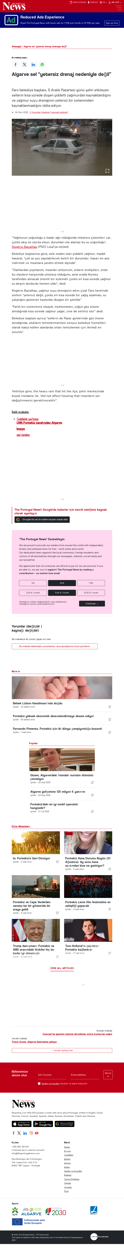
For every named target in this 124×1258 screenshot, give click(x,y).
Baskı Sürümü (79, 2)
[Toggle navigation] (119, 8)
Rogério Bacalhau (24, 247)
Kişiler (67, 1167)
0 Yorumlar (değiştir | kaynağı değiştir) (49, 112)
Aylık (62, 583)
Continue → (92, 603)
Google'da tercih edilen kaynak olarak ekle (45, 519)
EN (104, 2)
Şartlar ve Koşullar (73, 1171)
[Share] (110, 707)
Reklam (68, 1175)
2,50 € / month (33, 593)
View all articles (62, 968)
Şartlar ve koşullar (50, 1083)
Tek (33, 583)
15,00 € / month (91, 593)
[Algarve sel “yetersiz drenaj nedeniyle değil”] (62, 147)
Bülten (67, 1159)
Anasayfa (16, 46)
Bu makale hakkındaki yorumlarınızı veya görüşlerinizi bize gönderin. (54, 646)
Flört (66, 1191)
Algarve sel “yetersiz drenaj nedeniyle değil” (45, 46)
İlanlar (67, 1147)
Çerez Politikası (71, 1179)
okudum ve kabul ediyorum (64, 1083)
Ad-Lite (115, 2)
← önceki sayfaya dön (62, 1050)
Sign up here (112, 23)
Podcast (94, 2)
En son (67, 1151)
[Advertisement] (62, 208)
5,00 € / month (62, 593)
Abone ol (108, 1075)
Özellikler (68, 1155)
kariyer (67, 1163)
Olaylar (67, 1183)
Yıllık (91, 583)
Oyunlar (68, 1187)
